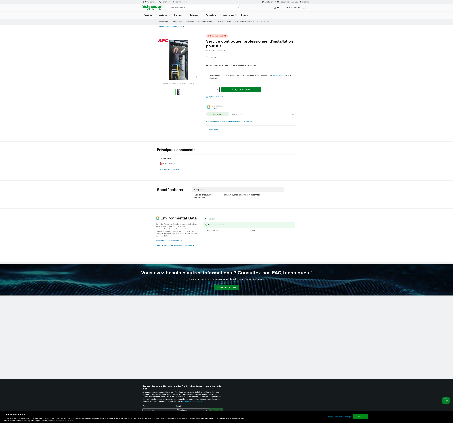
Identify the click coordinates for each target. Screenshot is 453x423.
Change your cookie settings (339, 417)
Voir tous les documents (170, 169)
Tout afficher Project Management (171, 26)
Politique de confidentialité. (192, 401)
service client (278, 76)
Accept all (360, 417)
